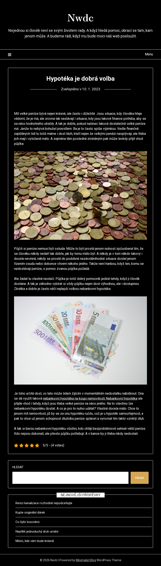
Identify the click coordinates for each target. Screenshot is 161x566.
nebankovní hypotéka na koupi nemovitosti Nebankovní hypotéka (90, 398)
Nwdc (80, 17)
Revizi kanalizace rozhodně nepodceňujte (44, 503)
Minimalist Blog (86, 560)
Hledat (17, 467)
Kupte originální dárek (30, 512)
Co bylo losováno (28, 522)
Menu (149, 54)
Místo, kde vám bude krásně (35, 541)
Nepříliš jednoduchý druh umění (37, 531)
